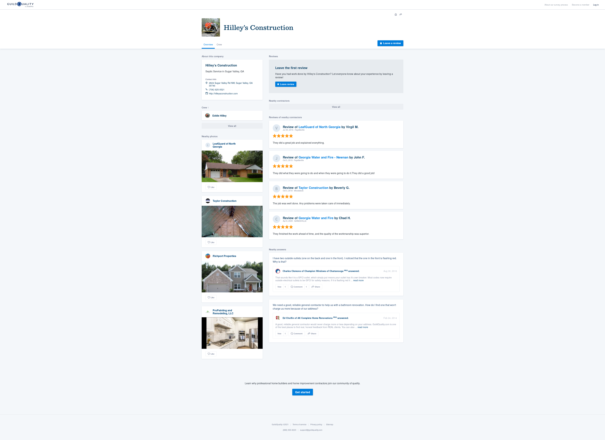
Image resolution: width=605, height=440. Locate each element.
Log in (596, 4)
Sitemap (329, 424)
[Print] (395, 14)
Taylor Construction (224, 201)
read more (358, 280)
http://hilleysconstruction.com (223, 93)
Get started (302, 392)
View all (232, 125)
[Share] (400, 14)
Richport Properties (224, 256)
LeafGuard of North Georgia (224, 145)
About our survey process (556, 4)
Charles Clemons (292, 271)
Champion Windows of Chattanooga (323, 271)
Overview (208, 44)
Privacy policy (316, 424)
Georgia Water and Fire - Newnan (323, 157)
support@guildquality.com (311, 430)
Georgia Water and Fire (316, 218)
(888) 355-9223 (289, 430)
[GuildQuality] (20, 5)
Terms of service (299, 424)
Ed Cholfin (288, 317)
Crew (219, 44)
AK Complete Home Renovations (315, 317)
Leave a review (392, 43)
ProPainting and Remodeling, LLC (223, 311)
